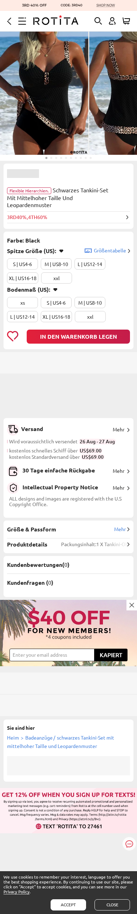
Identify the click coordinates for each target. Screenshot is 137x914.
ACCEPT (68, 904)
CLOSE (112, 904)
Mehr (118, 429)
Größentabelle (110, 250)
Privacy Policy (17, 891)
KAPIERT (111, 655)
